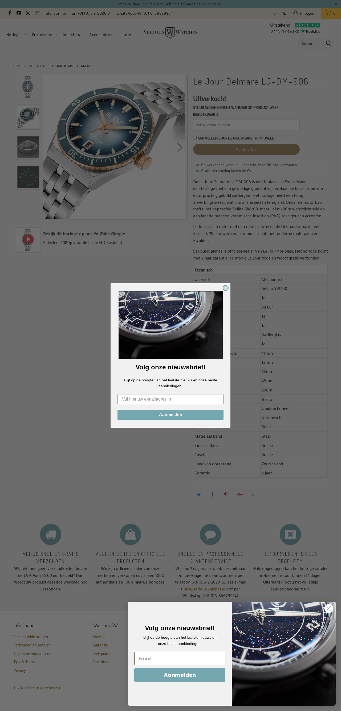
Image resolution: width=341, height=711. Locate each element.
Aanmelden (170, 414)
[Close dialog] (225, 288)
